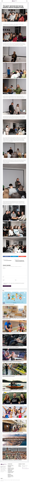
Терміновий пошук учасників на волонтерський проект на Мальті (10, 446)
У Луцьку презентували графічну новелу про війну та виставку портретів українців (12, 432)
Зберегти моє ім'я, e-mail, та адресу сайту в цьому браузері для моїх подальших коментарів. (14, 283)
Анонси (4, 345)
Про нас (20, 465)
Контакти (20, 466)
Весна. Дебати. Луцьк (5, 418)
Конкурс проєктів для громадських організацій (8, 304)
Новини (4, 331)
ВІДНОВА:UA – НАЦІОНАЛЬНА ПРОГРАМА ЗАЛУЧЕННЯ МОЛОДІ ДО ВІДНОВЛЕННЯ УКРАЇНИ (13, 404)
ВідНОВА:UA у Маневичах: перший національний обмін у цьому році (10, 332)
